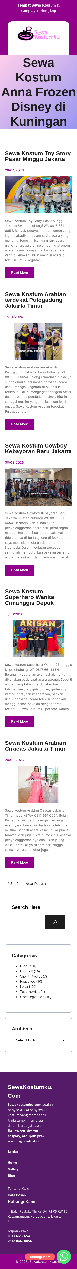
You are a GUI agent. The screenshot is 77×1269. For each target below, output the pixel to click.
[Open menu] (38, 48)
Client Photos (31, 976)
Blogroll (26, 971)
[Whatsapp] (64, 1257)
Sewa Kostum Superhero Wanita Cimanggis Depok (29, 597)
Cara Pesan (17, 1195)
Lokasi (25, 987)
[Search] (55, 922)
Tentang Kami (18, 1188)
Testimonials (30, 992)
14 (19, 884)
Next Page (36, 884)
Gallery (13, 1169)
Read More (19, 273)
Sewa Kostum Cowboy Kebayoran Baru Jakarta (38, 448)
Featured (28, 981)
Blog (24, 966)
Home (12, 1162)
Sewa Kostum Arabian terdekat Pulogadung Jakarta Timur (35, 300)
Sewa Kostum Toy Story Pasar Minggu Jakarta (38, 156)
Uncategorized (32, 997)
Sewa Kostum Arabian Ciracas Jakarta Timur (35, 746)
